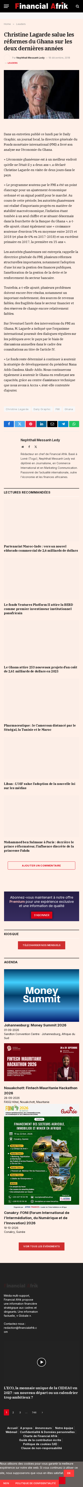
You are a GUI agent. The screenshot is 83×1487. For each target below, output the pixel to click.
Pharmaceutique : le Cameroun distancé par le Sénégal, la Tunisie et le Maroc (40, 728)
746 (34, 1412)
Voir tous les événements (41, 1246)
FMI (58, 409)
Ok (69, 1473)
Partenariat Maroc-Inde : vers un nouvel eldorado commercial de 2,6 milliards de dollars (41, 548)
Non (6, 1483)
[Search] (77, 6)
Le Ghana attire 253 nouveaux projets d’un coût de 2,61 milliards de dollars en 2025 (40, 669)
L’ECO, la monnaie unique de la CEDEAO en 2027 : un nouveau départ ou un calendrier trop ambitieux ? (41, 1393)
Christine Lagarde (17, 409)
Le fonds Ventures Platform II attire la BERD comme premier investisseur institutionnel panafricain (38, 609)
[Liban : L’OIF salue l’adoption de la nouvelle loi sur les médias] (41, 758)
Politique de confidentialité (35, 1483)
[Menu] (6, 6)
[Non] (62, 1480)
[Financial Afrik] (41, 6)
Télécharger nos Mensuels (42, 945)
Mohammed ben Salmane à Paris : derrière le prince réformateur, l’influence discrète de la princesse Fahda (39, 846)
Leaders (13, 63)
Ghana (69, 409)
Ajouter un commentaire (41, 865)
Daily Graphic (42, 409)
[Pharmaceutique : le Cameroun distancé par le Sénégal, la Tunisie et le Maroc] (41, 699)
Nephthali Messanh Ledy (30, 57)
